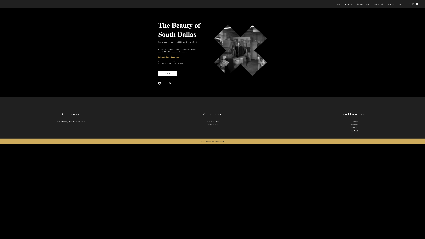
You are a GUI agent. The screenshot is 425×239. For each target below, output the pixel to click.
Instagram (354, 124)
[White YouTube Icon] (417, 4)
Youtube (354, 127)
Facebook (354, 121)
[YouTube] (159, 83)
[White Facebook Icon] (409, 4)
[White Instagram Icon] (413, 4)
